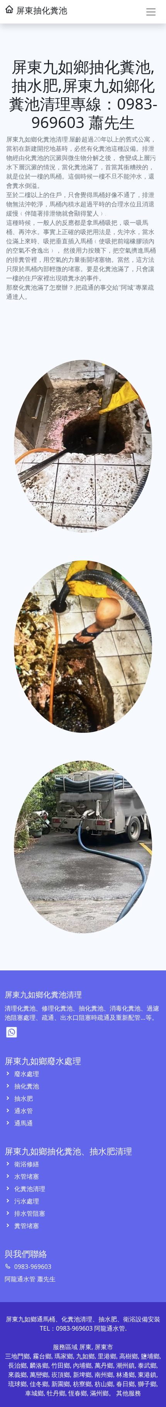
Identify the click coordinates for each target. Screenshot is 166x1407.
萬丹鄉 (104, 1365)
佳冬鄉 (39, 1384)
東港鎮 (147, 1374)
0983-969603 (32, 1266)
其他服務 (128, 1393)
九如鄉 (85, 1356)
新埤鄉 (82, 1374)
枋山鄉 (104, 1384)
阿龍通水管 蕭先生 (30, 1279)
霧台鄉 (42, 1356)
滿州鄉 (99, 1393)
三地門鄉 (17, 1356)
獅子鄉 (147, 1384)
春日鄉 (125, 1384)
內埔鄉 (82, 1365)
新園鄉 (60, 1384)
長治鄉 (17, 1365)
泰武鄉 (147, 1365)
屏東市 (104, 1347)
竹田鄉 (60, 1365)
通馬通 (23, 1123)
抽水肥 (23, 1098)
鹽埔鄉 (150, 1356)
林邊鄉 (125, 1374)
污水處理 (26, 1201)
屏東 (85, 1347)
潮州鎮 (125, 1365)
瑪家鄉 (63, 1356)
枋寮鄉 (82, 1384)
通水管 (23, 1111)
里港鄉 (107, 1356)
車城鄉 (34, 1393)
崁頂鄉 (60, 1374)
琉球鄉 (17, 1384)
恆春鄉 (77, 1393)
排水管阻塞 (29, 1213)
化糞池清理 (29, 1188)
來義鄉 (17, 1374)
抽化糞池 (26, 1086)
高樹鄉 (128, 1356)
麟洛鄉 (39, 1365)
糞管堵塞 (26, 1225)
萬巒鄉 (39, 1374)
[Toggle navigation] (151, 12)
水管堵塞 (26, 1176)
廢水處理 (26, 1074)
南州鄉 (104, 1374)
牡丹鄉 (56, 1393)
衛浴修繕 (26, 1164)
